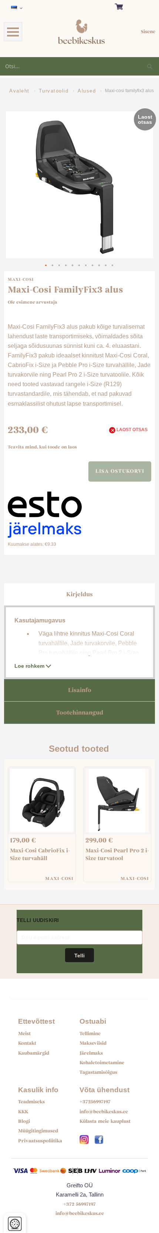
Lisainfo (79, 690)
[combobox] (79, 66)
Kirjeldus (79, 594)
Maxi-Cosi (21, 279)
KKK (23, 1112)
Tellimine (90, 1034)
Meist (24, 1034)
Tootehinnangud (79, 712)
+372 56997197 (79, 1204)
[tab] (79, 594)
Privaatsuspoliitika (40, 1141)
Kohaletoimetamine (102, 1063)
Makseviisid (93, 1043)
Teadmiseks (31, 1102)
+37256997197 (95, 1102)
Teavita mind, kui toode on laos (42, 447)
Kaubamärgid (33, 1053)
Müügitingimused (38, 1131)
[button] (18, 8)
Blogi (24, 1121)
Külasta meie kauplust (105, 1121)
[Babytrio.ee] (99, 1138)
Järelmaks (91, 1053)
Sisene (148, 32)
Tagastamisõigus (98, 1072)
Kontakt (27, 1043)
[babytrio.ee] (84, 1138)
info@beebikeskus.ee (104, 1112)
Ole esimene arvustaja (32, 302)
